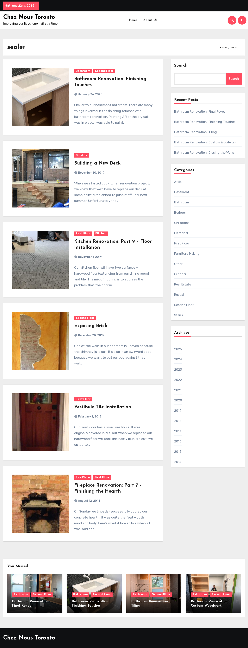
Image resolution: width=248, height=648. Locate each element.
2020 (178, 400)
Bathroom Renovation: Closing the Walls (204, 152)
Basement (181, 192)
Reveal (179, 295)
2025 (178, 349)
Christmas (181, 223)
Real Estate (182, 284)
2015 (177, 451)
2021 (178, 390)
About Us (150, 20)
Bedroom (181, 212)
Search (181, 66)
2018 (178, 421)
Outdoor (82, 155)
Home (133, 20)
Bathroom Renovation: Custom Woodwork (205, 142)
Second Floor (104, 71)
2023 (178, 369)
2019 (178, 410)
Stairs (178, 315)
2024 (178, 359)
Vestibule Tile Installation (102, 407)
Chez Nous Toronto (29, 17)
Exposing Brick (90, 326)
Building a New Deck (97, 163)
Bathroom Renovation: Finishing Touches (205, 122)
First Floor (83, 233)
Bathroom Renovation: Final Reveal (200, 111)
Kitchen (100, 233)
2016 (178, 441)
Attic (178, 182)
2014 (178, 462)
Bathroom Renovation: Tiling (195, 132)
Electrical (181, 233)
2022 (178, 380)
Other (178, 264)
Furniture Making (187, 253)
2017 (177, 431)
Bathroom (83, 71)
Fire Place (83, 477)
